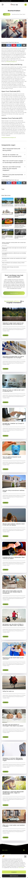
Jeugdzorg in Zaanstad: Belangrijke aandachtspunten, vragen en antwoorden (13, 793)
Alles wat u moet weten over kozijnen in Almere (14, 825)
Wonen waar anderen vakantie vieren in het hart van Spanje (14, 524)
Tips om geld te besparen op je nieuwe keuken (12, 457)
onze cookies (21, 867)
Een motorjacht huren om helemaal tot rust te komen (7, 205)
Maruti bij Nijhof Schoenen (7, 214)
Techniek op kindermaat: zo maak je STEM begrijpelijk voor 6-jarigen (13, 357)
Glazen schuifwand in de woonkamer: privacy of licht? (13, 262)
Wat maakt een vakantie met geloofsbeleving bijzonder (20, 237)
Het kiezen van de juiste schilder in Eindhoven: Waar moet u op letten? (13, 625)
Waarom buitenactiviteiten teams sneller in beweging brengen (7, 237)
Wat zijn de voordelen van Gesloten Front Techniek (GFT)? (14, 155)
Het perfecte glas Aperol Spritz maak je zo (7, 226)
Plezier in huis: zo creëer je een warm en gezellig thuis (14, 390)
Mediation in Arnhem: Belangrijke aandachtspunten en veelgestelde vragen (13, 759)
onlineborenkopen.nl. (11, 61)
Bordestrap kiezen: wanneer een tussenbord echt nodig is (14, 258)
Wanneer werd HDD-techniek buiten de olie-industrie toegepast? (14, 168)
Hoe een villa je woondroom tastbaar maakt (13, 491)
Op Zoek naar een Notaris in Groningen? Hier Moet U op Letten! (13, 725)
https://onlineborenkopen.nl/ (8, 137)
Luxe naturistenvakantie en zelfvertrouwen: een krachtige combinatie (14, 254)
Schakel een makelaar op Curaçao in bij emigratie (13, 424)
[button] (25, 856)
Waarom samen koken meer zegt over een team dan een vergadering (14, 248)
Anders (7, 14)
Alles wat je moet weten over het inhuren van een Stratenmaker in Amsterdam (12, 592)
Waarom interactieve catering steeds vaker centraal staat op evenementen (14, 243)
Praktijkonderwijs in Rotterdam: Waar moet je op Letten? (14, 558)
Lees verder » (4, 245)
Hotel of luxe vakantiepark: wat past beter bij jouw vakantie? (20, 215)
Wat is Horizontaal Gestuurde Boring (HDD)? (14, 149)
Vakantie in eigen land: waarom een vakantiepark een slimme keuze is (20, 226)
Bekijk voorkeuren (14, 875)
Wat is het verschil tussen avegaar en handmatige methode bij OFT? (14, 161)
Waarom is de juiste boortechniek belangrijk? (14, 175)
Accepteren (14, 872)
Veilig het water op (8, 691)
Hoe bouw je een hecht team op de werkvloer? (13, 658)
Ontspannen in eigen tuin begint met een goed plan (20, 205)
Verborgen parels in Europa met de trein (10, 267)
